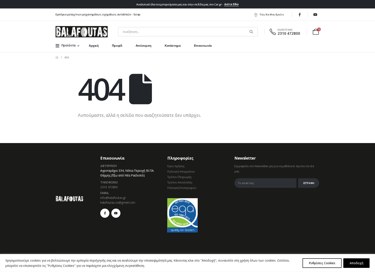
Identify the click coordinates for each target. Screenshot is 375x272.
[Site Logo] (82, 31)
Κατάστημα (173, 45)
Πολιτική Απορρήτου (181, 171)
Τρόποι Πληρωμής (179, 177)
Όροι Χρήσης (175, 166)
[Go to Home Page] (57, 57)
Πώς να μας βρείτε (272, 14)
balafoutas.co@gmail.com (117, 202)
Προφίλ (117, 45)
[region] (187, 263)
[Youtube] (315, 14)
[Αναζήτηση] (251, 31)
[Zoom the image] (69, 198)
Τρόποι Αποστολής (179, 182)
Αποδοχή (356, 263)
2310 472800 (109, 187)
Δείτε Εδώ (231, 4)
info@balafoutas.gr (113, 198)
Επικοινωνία (203, 45)
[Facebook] (299, 14)
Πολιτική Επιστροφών (181, 188)
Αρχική (94, 45)
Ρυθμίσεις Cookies (322, 263)
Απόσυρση (143, 45)
